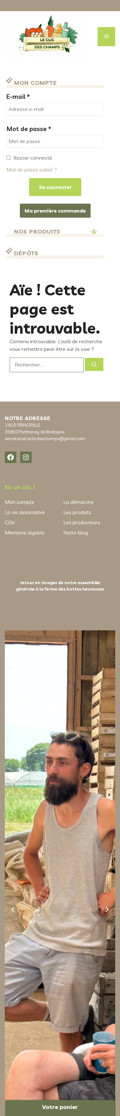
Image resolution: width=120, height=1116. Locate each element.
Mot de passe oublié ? (31, 169)
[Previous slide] (13, 909)
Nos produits (37, 231)
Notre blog (75, 532)
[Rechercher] (94, 364)
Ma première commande (55, 210)
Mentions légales (24, 532)
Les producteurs (81, 522)
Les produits (77, 512)
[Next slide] (107, 909)
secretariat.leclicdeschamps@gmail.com (45, 438)
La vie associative (25, 512)
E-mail (18, 96)
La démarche (78, 502)
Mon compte (20, 502)
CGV (10, 522)
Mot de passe (28, 129)
